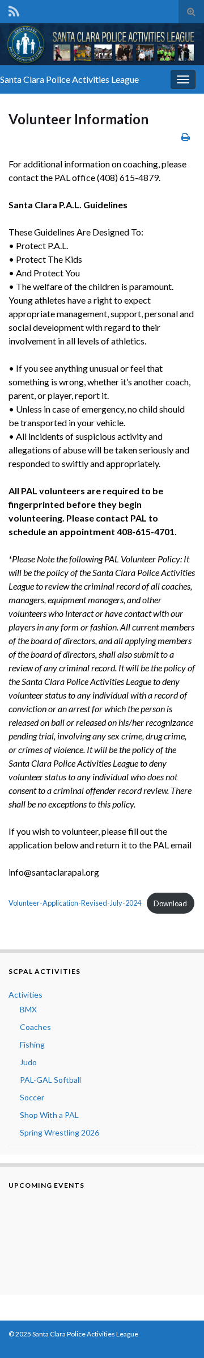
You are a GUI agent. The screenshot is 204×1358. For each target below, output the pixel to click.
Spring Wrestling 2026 (59, 1132)
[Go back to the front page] (102, 44)
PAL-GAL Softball (50, 1079)
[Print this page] (185, 136)
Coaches (35, 1027)
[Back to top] (178, 1332)
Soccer (32, 1097)
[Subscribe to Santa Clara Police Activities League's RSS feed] (13, 9)
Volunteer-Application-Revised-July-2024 (74, 903)
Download (170, 903)
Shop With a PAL (49, 1115)
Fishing (32, 1044)
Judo (28, 1062)
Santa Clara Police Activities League (69, 79)
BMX (28, 1009)
